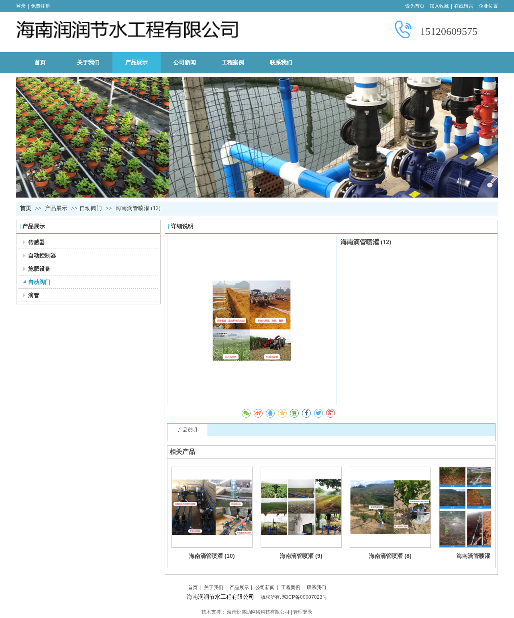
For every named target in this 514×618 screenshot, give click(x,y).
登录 (21, 6)
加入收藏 (439, 6)
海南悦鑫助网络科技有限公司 (258, 612)
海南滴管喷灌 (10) (212, 556)
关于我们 (213, 587)
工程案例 (290, 587)
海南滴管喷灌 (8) (390, 556)
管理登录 (302, 612)
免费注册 (40, 6)
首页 (25, 208)
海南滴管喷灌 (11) (479, 556)
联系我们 (316, 587)
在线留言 (463, 6)
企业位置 (488, 6)
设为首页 (414, 6)
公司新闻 (265, 587)
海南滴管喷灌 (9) (301, 556)
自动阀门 (91, 208)
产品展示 (57, 208)
